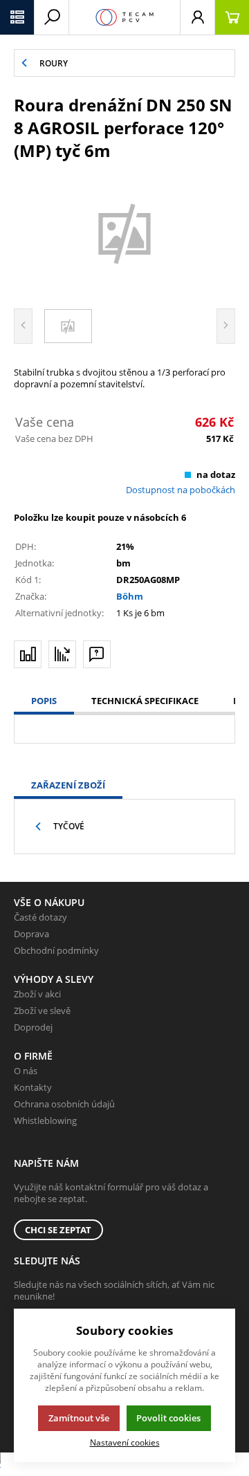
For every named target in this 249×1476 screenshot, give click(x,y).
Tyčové (68, 826)
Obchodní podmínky (56, 950)
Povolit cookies (168, 1418)
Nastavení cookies (125, 1442)
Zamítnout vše (78, 1418)
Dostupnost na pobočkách (180, 489)
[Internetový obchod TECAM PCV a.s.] (124, 17)
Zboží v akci (37, 994)
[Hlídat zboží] (62, 654)
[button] (17, 17)
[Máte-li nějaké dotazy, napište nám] (97, 654)
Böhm (129, 596)
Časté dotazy (40, 917)
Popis (44, 700)
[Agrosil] (124, 232)
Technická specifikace (145, 700)
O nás (25, 1070)
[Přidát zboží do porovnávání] (28, 654)
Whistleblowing (45, 1120)
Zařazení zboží (68, 785)
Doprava (31, 934)
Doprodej (33, 1027)
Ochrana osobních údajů (64, 1104)
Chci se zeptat (58, 1230)
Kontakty (33, 1087)
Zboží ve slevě (42, 1010)
